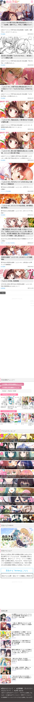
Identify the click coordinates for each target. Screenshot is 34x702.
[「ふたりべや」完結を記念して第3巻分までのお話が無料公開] (17, 109)
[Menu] (32, 2)
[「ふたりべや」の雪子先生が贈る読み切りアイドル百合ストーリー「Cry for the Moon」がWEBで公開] (17, 76)
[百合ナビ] (10, 1)
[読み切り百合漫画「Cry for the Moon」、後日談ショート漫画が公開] (17, 45)
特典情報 (3, 288)
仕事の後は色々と (10, 422)
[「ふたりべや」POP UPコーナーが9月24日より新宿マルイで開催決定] (17, 171)
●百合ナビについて (7, 688)
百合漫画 (3, 34)
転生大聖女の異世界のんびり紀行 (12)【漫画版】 (11, 408)
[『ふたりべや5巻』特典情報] (17, 274)
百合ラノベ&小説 (5, 243)
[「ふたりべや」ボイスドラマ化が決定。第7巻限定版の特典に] (17, 199)
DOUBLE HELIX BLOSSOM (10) (3, 407)
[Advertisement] (17, 364)
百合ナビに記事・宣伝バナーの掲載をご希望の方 (17, 576)
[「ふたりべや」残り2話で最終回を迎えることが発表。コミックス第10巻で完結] (17, 140)
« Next (3, 293)
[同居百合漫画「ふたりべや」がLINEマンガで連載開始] (17, 250)
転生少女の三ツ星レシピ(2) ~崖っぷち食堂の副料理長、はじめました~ (25, 408)
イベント (3, 191)
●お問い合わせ (18, 690)
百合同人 (13, 243)
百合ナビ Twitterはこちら (17, 570)
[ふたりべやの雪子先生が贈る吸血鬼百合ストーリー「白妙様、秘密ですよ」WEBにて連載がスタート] (17, 12)
